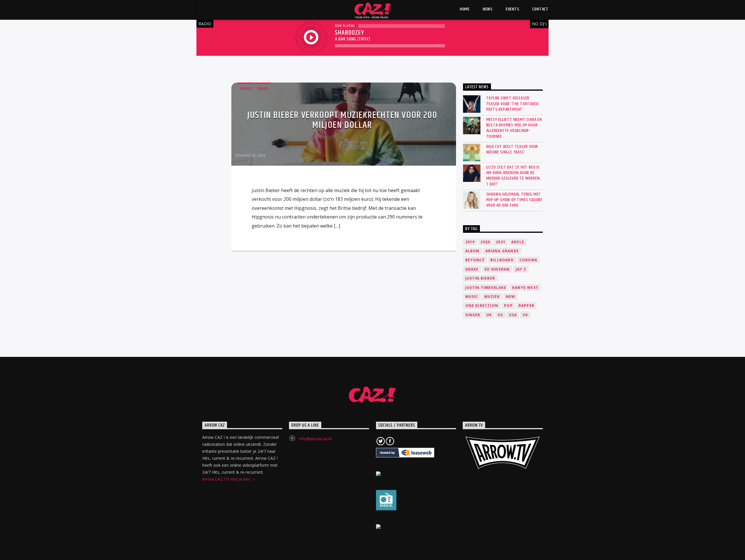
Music (246, 88)
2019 (470, 241)
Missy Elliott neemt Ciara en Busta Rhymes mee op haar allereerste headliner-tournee (514, 128)
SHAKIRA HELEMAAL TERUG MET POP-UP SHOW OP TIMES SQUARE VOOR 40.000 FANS (514, 200)
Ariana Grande (502, 250)
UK (489, 314)
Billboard (502, 259)
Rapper (526, 305)
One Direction (482, 305)
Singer (472, 314)
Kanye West (525, 287)
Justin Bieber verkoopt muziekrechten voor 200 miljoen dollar (342, 120)
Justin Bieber (480, 278)
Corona (528, 259)
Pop (508, 305)
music (471, 296)
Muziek (492, 296)
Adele (517, 241)
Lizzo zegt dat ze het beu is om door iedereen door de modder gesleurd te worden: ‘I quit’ (513, 175)
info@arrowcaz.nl (315, 438)
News (263, 88)
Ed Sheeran (497, 269)
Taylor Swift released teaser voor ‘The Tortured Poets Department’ (512, 103)
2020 (485, 241)
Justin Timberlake (485, 287)
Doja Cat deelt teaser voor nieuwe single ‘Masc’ (512, 149)
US (500, 314)
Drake (472, 269)
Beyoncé (475, 259)
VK (525, 314)
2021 (500, 241)
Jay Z (521, 269)
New (510, 296)
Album (472, 250)
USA (513, 314)
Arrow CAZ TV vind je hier (226, 479)
